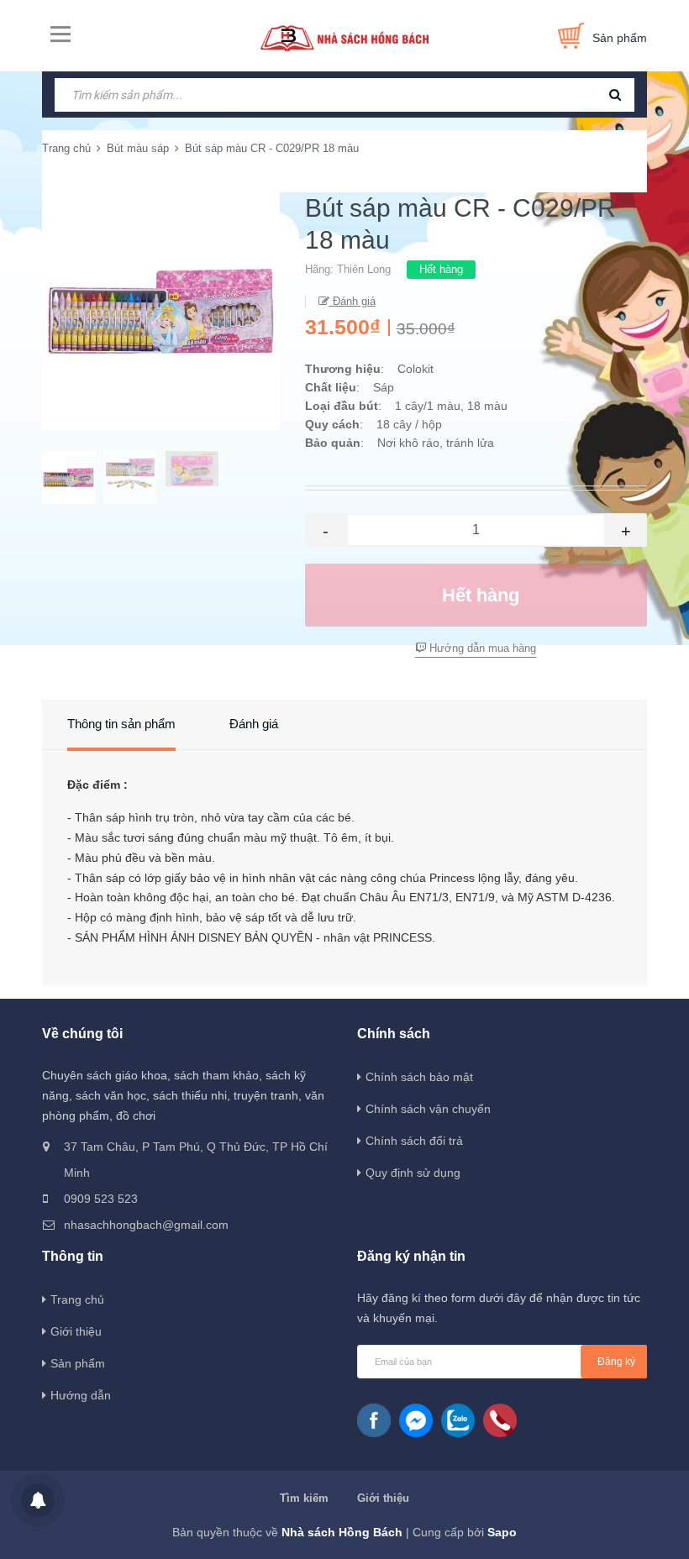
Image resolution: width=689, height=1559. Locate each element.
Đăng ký (616, 1361)
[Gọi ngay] (500, 1420)
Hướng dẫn (80, 1395)
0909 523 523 (101, 1198)
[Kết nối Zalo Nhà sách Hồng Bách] (458, 1420)
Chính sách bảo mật (419, 1077)
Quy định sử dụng (413, 1172)
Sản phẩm (77, 1363)
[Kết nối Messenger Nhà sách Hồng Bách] (416, 1420)
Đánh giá (352, 301)
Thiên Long (364, 269)
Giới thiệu (76, 1331)
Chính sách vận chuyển (428, 1108)
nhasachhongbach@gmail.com (146, 1224)
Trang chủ (77, 1299)
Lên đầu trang (623, 1528)
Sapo (502, 1532)
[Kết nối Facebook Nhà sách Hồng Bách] (374, 1420)
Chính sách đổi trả (414, 1140)
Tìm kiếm (304, 1498)
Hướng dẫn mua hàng (481, 648)
